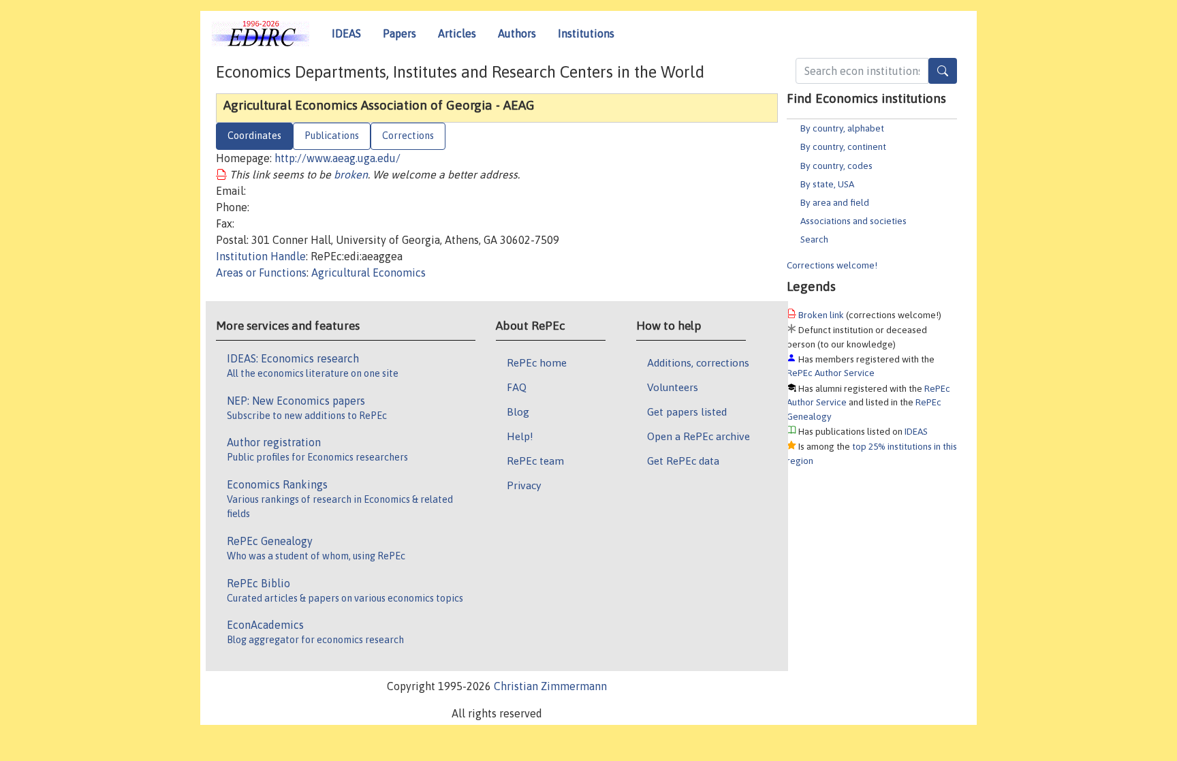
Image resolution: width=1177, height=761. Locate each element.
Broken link (821, 314)
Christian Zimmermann (550, 686)
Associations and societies (853, 220)
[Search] (942, 71)
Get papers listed (687, 411)
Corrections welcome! (832, 265)
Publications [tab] (331, 135)
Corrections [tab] (408, 135)
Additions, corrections (698, 362)
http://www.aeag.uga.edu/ (337, 158)
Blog (518, 411)
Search (814, 239)
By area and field (834, 202)
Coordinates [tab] (254, 135)
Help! (520, 436)
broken (351, 174)
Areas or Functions (261, 272)
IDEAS (346, 33)
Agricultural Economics (368, 272)
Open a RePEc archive (698, 436)
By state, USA (827, 183)
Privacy (524, 485)
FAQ (517, 387)
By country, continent (843, 146)
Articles (457, 33)
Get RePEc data (683, 460)
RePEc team (535, 460)
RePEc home (537, 362)
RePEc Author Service (831, 372)
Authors (517, 33)
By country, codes (836, 165)
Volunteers (672, 387)
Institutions (586, 33)
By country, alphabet (842, 128)
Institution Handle (261, 256)
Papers (399, 33)
